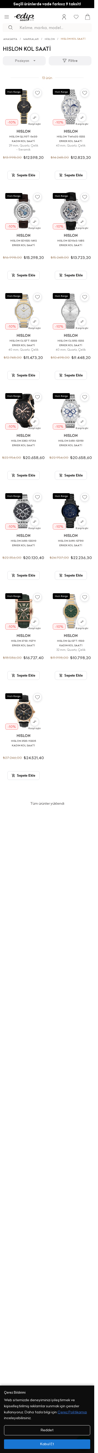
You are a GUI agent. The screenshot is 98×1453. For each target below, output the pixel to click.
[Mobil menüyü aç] (7, 17)
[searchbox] (55, 28)
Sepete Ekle (26, 175)
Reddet (47, 1430)
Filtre (73, 61)
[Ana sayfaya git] (24, 17)
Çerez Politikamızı (72, 1412)
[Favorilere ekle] (37, 93)
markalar (31, 39)
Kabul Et (47, 1444)
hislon (50, 39)
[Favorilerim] (76, 16)
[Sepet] (87, 16)
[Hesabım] (64, 16)
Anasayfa (10, 39)
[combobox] (24, 60)
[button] (35, 119)
